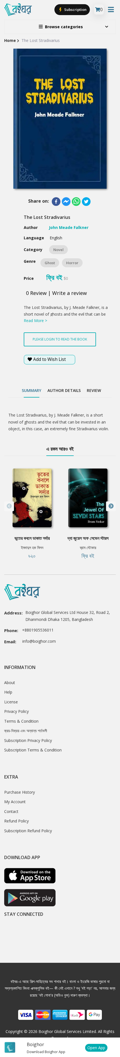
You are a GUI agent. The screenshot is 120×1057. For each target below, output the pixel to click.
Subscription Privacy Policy (28, 740)
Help (8, 692)
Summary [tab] (31, 390)
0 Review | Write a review (56, 293)
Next (111, 506)
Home (10, 40)
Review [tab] (94, 390)
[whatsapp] (76, 201)
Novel (58, 249)
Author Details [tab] (64, 390)
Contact (11, 811)
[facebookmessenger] (66, 201)
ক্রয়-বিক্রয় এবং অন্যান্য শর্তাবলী (25, 730)
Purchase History (19, 792)
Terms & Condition (21, 721)
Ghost (50, 262)
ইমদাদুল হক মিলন (32, 547)
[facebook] (56, 201)
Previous (9, 506)
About (9, 682)
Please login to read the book (60, 339)
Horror (72, 262)
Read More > (35, 320)
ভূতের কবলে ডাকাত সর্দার (32, 538)
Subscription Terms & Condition (33, 750)
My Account (15, 801)
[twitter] (86, 201)
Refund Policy (16, 821)
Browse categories (64, 26)
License (11, 701)
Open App (96, 1047)
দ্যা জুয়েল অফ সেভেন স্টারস (88, 538)
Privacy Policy (16, 711)
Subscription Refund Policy (28, 830)
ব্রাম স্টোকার (88, 547)
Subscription (75, 9)
